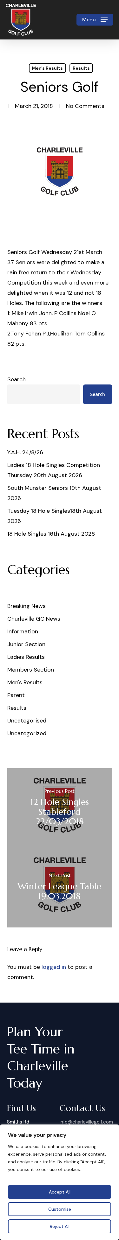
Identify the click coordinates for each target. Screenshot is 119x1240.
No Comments (85, 106)
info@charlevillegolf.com (86, 1122)
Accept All (59, 1192)
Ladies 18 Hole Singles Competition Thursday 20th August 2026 (53, 470)
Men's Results (47, 68)
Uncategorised (26, 720)
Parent (16, 695)
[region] (59, 1182)
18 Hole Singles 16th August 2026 (51, 534)
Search (16, 379)
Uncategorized (26, 733)
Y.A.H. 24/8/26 (25, 452)
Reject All (59, 1226)
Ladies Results (26, 657)
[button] (94, 20)
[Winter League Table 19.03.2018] (59, 887)
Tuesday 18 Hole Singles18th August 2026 (54, 516)
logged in (54, 967)
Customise (59, 1209)
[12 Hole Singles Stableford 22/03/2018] (59, 808)
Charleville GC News (33, 619)
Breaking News (26, 606)
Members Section (30, 669)
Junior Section (26, 644)
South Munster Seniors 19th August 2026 (54, 493)
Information (22, 631)
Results (81, 68)
